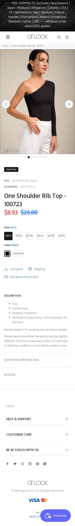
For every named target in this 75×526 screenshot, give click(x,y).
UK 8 (19, 236)
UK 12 (40, 236)
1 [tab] (29, 157)
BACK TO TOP (37, 517)
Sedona (19, 253)
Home (5, 46)
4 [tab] (37, 157)
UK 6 (8, 236)
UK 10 (29, 236)
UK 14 (51, 236)
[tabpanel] (37, 101)
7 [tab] (46, 157)
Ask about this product (24, 277)
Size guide (16, 269)
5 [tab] (40, 157)
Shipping (39, 269)
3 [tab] (35, 157)
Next (69, 104)
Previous (6, 104)
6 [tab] (43, 157)
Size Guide (59, 329)
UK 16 (61, 236)
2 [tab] (32, 157)
